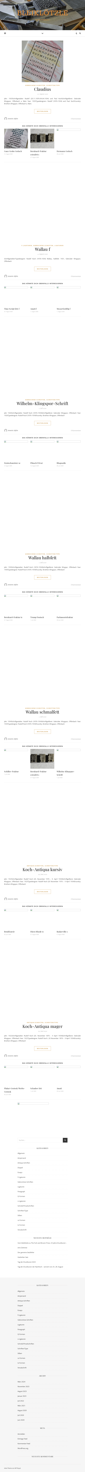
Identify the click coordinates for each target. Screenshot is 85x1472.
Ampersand (22, 1158)
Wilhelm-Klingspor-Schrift (42, 403)
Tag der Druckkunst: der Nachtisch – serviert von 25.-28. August (40, 1267)
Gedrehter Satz (23, 1257)
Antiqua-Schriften (35, 866)
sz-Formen (21, 1220)
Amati (59, 1088)
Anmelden (21, 1434)
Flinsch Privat (36, 463)
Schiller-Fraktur (11, 771)
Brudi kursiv (9, 931)
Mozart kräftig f (63, 309)
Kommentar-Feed (24, 1443)
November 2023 (23, 1386)
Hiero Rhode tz (37, 931)
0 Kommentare (76, 119)
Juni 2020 (21, 1420)
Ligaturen (59, 245)
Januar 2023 (22, 1396)
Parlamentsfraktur (65, 617)
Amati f (33, 309)
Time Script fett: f (11, 309)
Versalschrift (22, 1230)
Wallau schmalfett (42, 712)
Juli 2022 (21, 1401)
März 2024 (21, 1382)
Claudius (42, 89)
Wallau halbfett (42, 557)
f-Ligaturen (26, 245)
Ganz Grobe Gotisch (13, 151)
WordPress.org (23, 1448)
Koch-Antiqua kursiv (42, 869)
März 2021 (21, 1406)
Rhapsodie (61, 463)
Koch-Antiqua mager (42, 1026)
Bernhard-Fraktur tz (13, 617)
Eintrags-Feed (22, 1439)
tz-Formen (21, 1225)
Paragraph (21, 1191)
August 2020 (22, 1410)
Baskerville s (62, 931)
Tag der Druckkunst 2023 (27, 1262)
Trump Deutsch (37, 617)
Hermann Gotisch (64, 151)
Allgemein (21, 1153)
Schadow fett (36, 1088)
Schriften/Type (53, 85)
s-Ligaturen (22, 1201)
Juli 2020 (21, 1415)
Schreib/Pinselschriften (26, 1206)
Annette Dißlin (13, 119)
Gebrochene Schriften (35, 85)
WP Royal (18, 1468)
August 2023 (22, 1391)
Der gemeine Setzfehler (26, 1252)
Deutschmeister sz (12, 463)
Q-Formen (21, 1196)
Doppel (20, 1168)
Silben (20, 1215)
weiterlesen (42, 111)
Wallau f (42, 249)
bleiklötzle (42, 13)
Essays (20, 1172)
